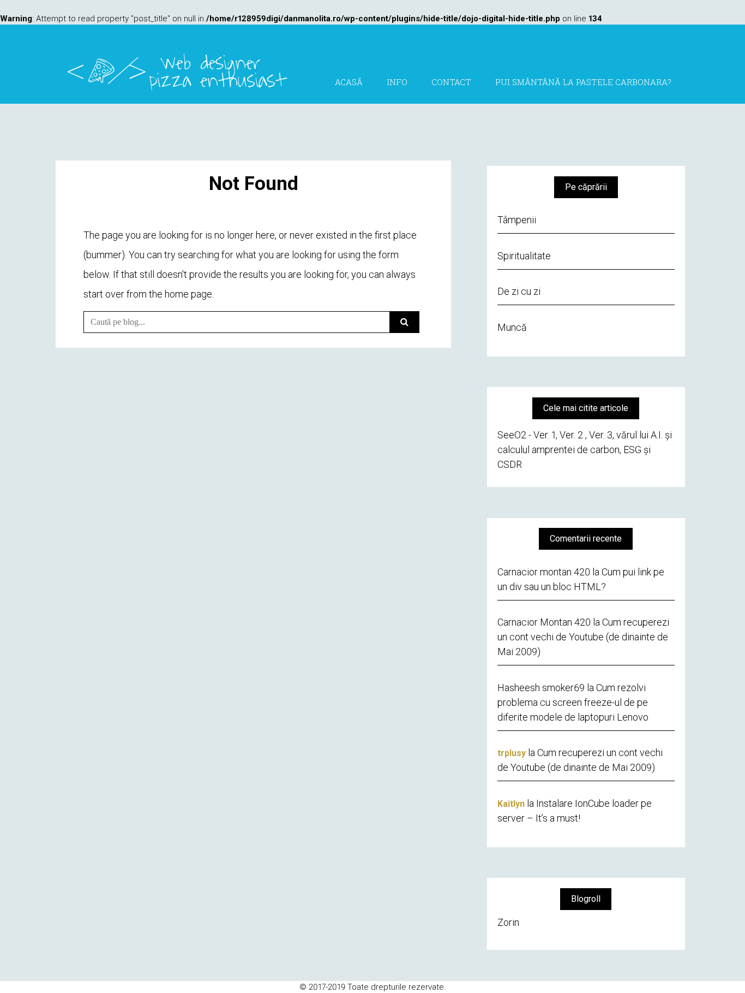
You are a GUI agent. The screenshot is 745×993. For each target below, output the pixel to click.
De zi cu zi (518, 291)
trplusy (511, 753)
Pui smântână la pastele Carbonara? (583, 81)
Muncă (512, 327)
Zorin (508, 922)
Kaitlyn (511, 804)
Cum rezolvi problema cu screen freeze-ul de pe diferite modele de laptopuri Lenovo (572, 702)
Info (397, 81)
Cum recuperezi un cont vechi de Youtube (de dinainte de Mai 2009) (583, 636)
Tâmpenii (516, 219)
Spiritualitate (524, 255)
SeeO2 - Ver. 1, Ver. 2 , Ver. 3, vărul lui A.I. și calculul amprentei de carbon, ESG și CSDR (584, 449)
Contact (451, 81)
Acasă (349, 81)
